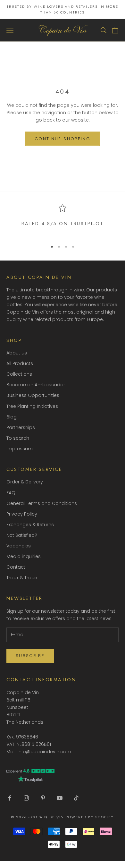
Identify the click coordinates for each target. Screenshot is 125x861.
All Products (19, 363)
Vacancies (18, 546)
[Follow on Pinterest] (43, 798)
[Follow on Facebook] (9, 798)
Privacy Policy (21, 514)
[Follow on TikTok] (76, 798)
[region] (62, 219)
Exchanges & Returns (30, 524)
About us (16, 353)
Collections (19, 374)
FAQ (10, 493)
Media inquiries (23, 556)
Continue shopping (62, 139)
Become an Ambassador (35, 384)
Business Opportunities (32, 395)
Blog (11, 417)
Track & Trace (21, 577)
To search (17, 438)
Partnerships (20, 427)
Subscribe (30, 656)
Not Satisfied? (21, 535)
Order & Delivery (24, 482)
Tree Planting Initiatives (32, 406)
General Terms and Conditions (41, 503)
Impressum (19, 448)
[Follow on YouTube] (59, 798)
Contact (15, 567)
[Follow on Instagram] (26, 798)
